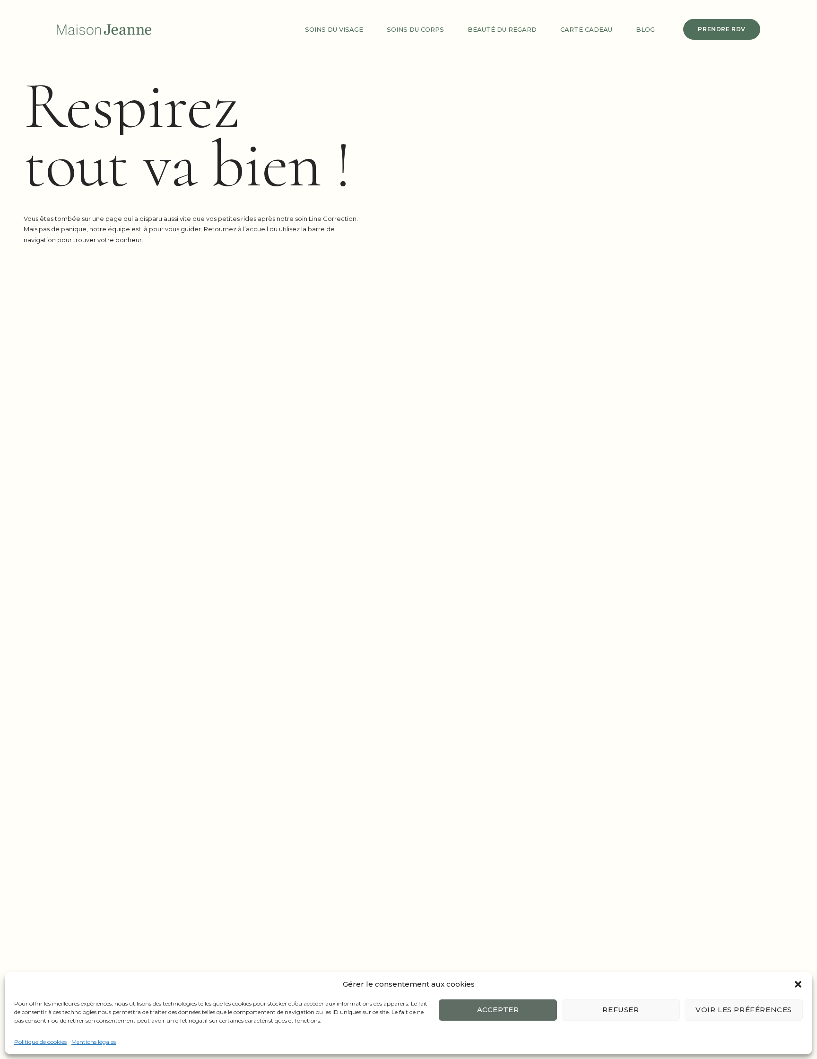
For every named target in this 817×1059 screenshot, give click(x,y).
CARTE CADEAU (586, 29)
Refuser (620, 1009)
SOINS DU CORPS (415, 29)
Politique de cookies (40, 1041)
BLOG (645, 29)
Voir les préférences (743, 1009)
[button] (798, 984)
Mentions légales (93, 1041)
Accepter (498, 1009)
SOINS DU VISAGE (334, 29)
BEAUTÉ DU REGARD (502, 29)
